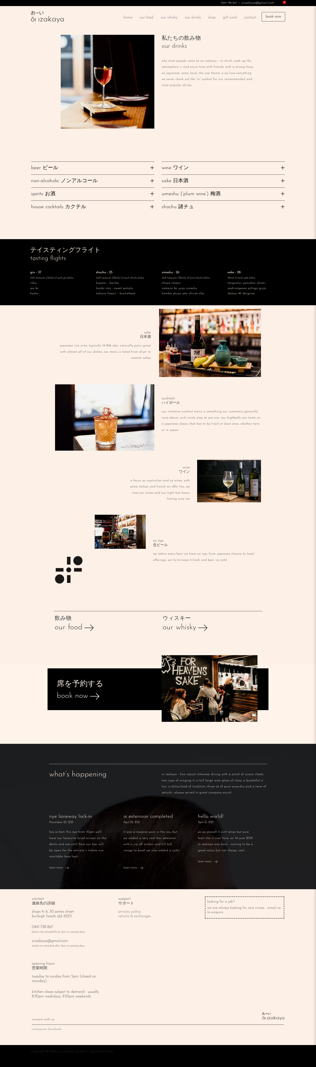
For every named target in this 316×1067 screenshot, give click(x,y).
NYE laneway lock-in (70, 816)
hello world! (210, 816)
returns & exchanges (134, 916)
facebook (55, 1029)
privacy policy (129, 912)
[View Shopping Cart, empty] (281, 3)
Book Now (273, 16)
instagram (39, 1029)
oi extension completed (148, 816)
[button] (92, 167)
